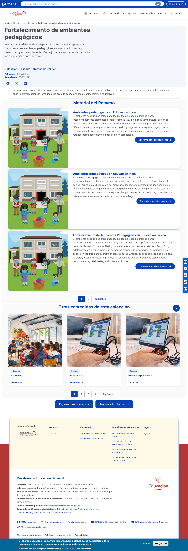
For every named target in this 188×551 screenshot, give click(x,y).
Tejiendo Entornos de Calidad (37, 68)
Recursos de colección (24, 23)
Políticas (49, 535)
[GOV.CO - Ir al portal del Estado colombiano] (9, 4)
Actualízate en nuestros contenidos (124, 450)
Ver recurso (16, 382)
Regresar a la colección (114, 404)
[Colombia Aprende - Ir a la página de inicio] (30, 433)
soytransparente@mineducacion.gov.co (60, 505)
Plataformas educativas (125, 427)
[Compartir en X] (16, 83)
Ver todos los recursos (91, 438)
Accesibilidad (81, 535)
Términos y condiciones (29, 535)
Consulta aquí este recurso (155, 201)
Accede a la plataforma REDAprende (124, 459)
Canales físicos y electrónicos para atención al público (44, 512)
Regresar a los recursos (74, 404)
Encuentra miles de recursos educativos (122, 442)
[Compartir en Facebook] (8, 83)
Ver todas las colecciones (93, 433)
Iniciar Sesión (176, 4)
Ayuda (147, 427)
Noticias (53, 427)
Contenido (86, 427)
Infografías (76, 375)
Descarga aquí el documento (155, 139)
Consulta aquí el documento (155, 266)
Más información (84, 548)
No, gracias (161, 543)
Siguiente (108, 394)
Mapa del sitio (64, 535)
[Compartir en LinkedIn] (25, 83)
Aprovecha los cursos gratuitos (123, 434)
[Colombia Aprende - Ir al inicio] (18, 14)
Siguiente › (101, 298)
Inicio (7, 23)
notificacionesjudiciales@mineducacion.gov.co (77, 509)
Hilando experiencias (140, 375)
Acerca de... (17, 375)
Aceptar (146, 543)
